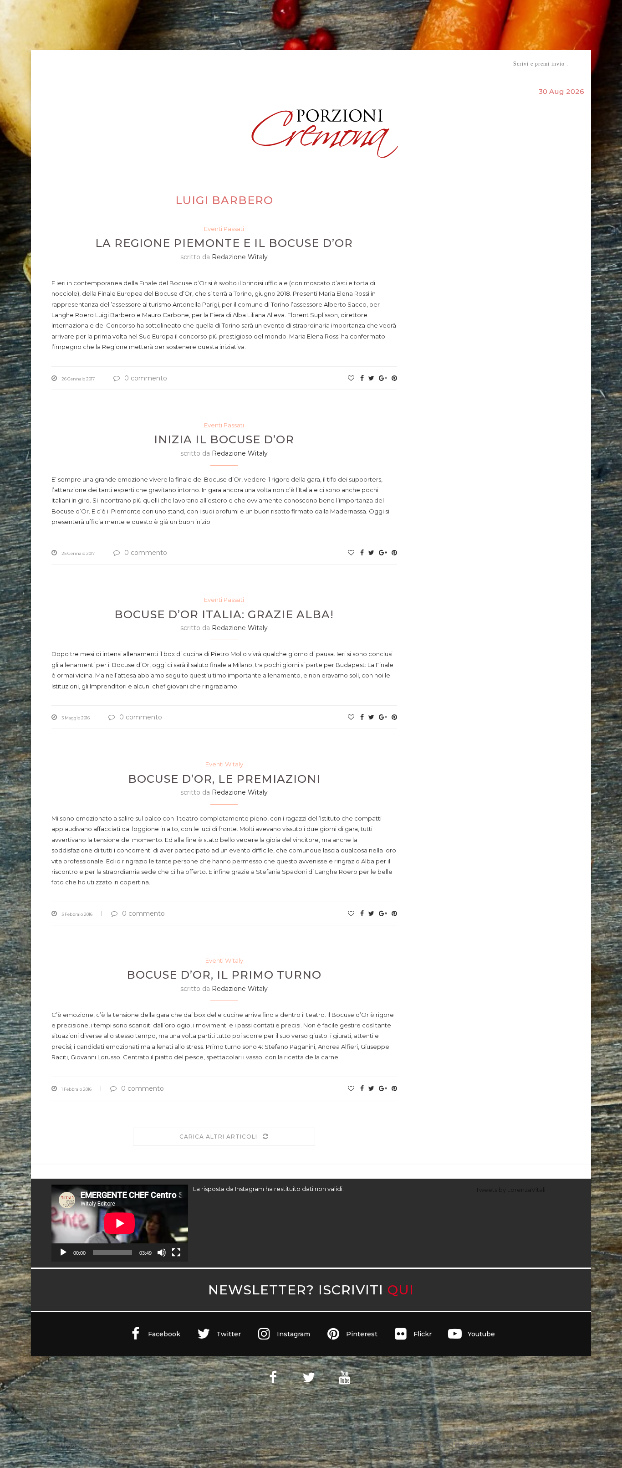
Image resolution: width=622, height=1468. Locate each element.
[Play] (63, 1252)
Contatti (419, 64)
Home (46, 64)
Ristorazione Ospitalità (216, 64)
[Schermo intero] (176, 1252)
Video (386, 64)
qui (400, 1290)
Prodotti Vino (285, 64)
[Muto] (161, 1252)
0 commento (145, 378)
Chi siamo (79, 64)
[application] (119, 1223)
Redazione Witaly (240, 257)
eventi (152, 64)
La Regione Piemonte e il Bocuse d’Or (224, 243)
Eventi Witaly (224, 764)
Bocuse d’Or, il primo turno (224, 974)
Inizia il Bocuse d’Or (224, 439)
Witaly (121, 64)
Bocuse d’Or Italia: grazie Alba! (224, 614)
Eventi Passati (224, 228)
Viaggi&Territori (342, 64)
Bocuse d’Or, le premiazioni (224, 778)
